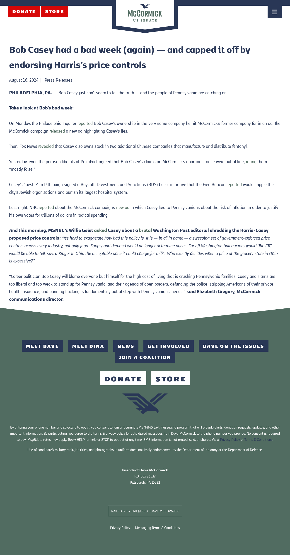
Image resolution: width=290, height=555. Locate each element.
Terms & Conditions (258, 439)
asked (100, 229)
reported (85, 123)
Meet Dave (42, 345)
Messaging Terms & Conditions (157, 527)
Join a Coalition (145, 357)
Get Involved (168, 345)
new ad (122, 207)
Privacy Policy (230, 439)
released (57, 131)
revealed (46, 146)
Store (54, 11)
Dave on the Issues (233, 345)
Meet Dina (88, 345)
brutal (145, 229)
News (125, 345)
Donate (24, 11)
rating (251, 161)
